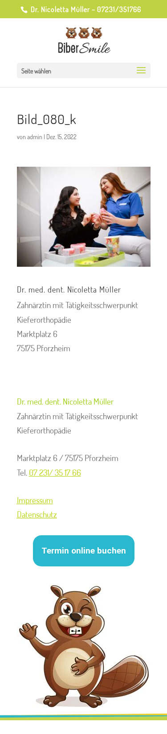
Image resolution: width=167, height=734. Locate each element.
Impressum (35, 499)
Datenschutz (37, 514)
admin (34, 136)
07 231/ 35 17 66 (55, 472)
